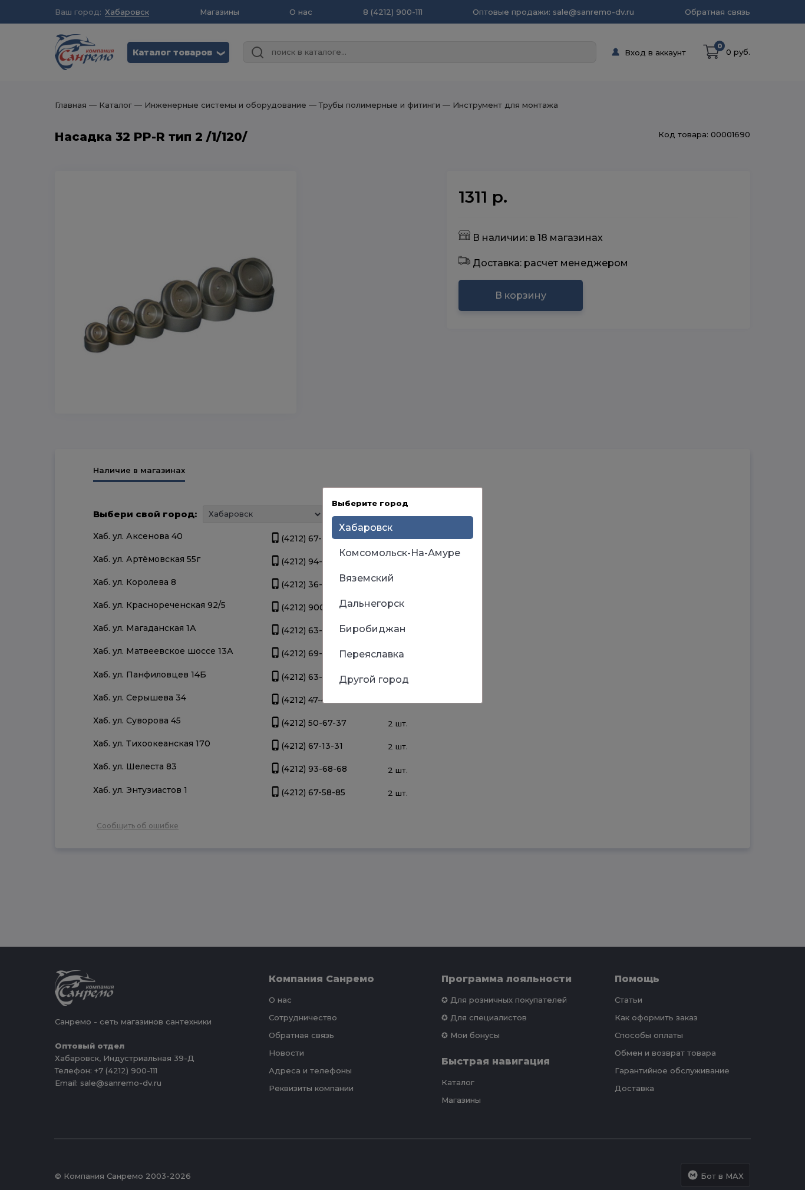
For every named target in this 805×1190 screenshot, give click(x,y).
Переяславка (371, 654)
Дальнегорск (371, 603)
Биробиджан (372, 628)
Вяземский (366, 578)
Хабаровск (365, 527)
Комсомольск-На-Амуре (399, 552)
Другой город (374, 679)
